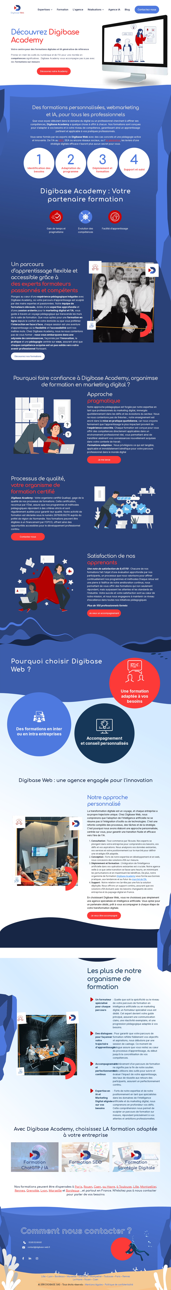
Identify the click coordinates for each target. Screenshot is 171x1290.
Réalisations (94, 9)
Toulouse (108, 1276)
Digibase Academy (126, 876)
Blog (127, 9)
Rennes (20, 1190)
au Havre (108, 1186)
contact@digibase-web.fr (39, 1247)
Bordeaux (72, 1190)
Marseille (55, 1190)
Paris (78, 1186)
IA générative (112, 140)
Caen (97, 1186)
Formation (62, 9)
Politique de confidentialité (119, 1284)
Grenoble (32, 1190)
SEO (61, 140)
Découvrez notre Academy (53, 71)
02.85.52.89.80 (35, 1242)
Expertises (44, 9)
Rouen (88, 1186)
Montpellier (148, 1186)
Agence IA (114, 9)
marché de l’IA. (139, 879)
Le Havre (77, 1279)
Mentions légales (94, 1284)
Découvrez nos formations (28, 356)
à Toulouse (124, 1186)
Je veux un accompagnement (104, 613)
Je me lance (104, 459)
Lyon (43, 1190)
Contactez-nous (147, 9)
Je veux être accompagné (104, 915)
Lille (136, 1186)
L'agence (78, 9)
